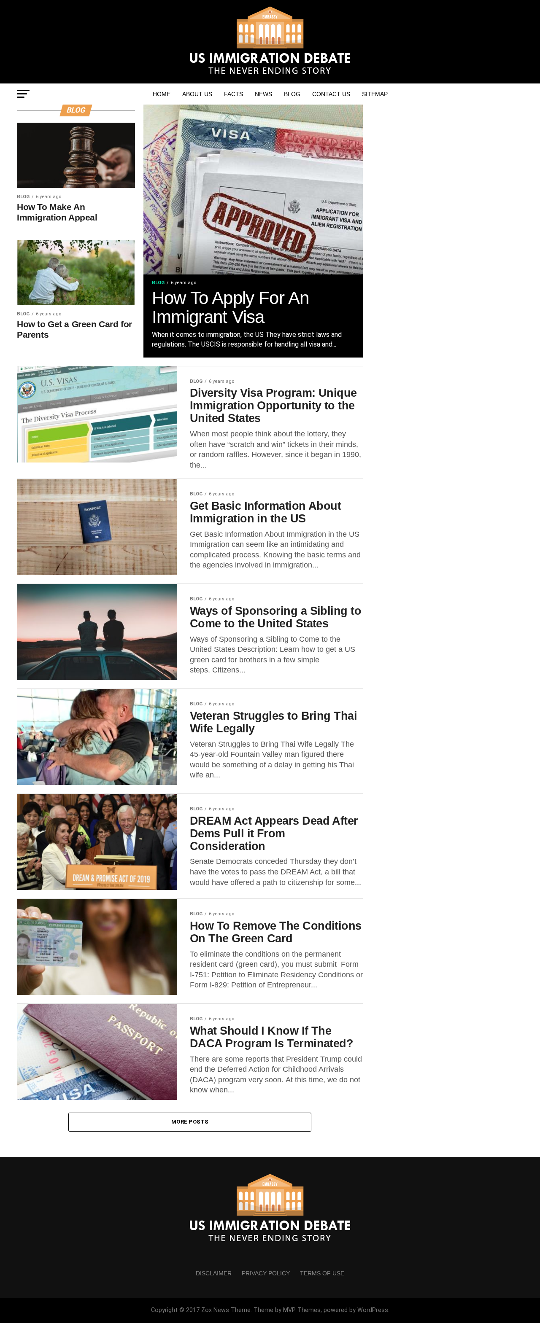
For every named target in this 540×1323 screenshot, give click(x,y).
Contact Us (331, 94)
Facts (233, 94)
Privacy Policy (266, 1273)
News (263, 94)
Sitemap (375, 94)
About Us (197, 94)
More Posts (189, 1122)
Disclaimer (214, 1273)
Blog (292, 94)
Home (161, 94)
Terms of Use (322, 1273)
